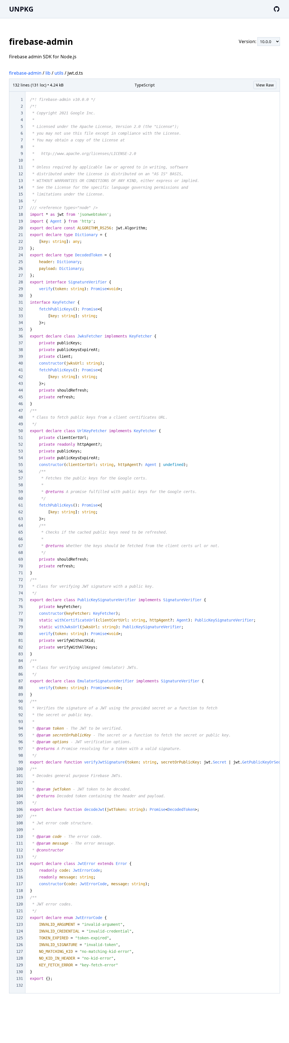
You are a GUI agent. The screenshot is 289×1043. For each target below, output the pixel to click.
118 (19, 890)
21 (20, 234)
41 (20, 370)
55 (20, 464)
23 (20, 248)
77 (20, 613)
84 (20, 660)
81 (20, 640)
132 (19, 985)
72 (20, 579)
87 (20, 681)
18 (20, 214)
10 (20, 160)
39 (20, 356)
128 (19, 958)
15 (20, 194)
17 (20, 207)
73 (20, 586)
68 (20, 552)
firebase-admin (25, 73)
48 (20, 417)
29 (20, 289)
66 (20, 539)
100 (19, 769)
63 (20, 518)
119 (19, 897)
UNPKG (21, 9)
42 (20, 376)
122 (19, 917)
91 (20, 708)
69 (20, 559)
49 (20, 424)
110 (19, 836)
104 (19, 796)
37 (20, 343)
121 (19, 911)
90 (20, 701)
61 (20, 505)
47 (20, 410)
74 (20, 593)
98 (20, 755)
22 (20, 241)
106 (19, 809)
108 (19, 823)
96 (20, 742)
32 (20, 309)
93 (20, 721)
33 (20, 316)
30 (20, 295)
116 (19, 877)
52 (20, 444)
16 (20, 201)
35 (20, 329)
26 (20, 268)
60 (20, 498)
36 (20, 336)
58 (20, 485)
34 (20, 322)
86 (20, 674)
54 (20, 458)
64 (20, 525)
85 (20, 667)
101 (19, 775)
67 (20, 545)
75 (20, 600)
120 (19, 904)
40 (20, 363)
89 (20, 694)
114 (19, 863)
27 (20, 275)
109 (19, 829)
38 (20, 349)
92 (20, 715)
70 (20, 566)
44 (20, 390)
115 (19, 870)
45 (20, 397)
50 (20, 431)
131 (19, 978)
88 (20, 687)
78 (20, 620)
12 (20, 174)
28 (20, 282)
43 (20, 383)
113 (19, 857)
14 (20, 187)
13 (20, 180)
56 (20, 471)
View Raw (265, 85)
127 (19, 951)
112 (19, 850)
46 (20, 403)
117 (19, 884)
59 (20, 491)
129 (19, 965)
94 (20, 728)
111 (19, 843)
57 (20, 478)
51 (20, 437)
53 (20, 451)
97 (20, 748)
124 (19, 931)
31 (20, 302)
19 (20, 221)
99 (20, 762)
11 (20, 167)
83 (20, 654)
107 (19, 816)
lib (48, 73)
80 (20, 633)
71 (20, 573)
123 (19, 924)
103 (19, 789)
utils (59, 73)
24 (20, 255)
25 (20, 261)
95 (20, 735)
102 (19, 782)
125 (19, 938)
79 (20, 627)
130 (19, 971)
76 (20, 606)
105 (19, 802)
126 (19, 944)
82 (20, 647)
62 (20, 512)
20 (20, 228)
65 (20, 532)
